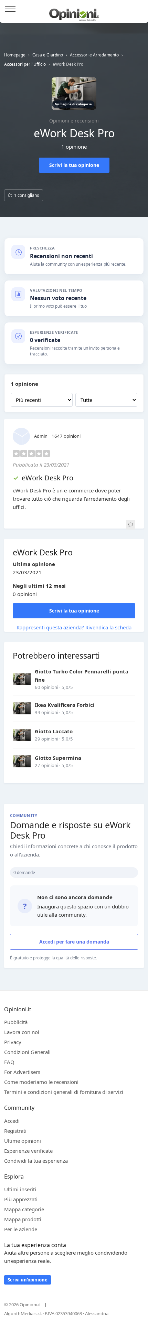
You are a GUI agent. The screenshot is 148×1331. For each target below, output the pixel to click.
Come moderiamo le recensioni (41, 1081)
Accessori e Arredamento (94, 55)
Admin (40, 436)
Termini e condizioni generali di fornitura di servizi (63, 1091)
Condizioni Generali (27, 1051)
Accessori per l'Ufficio (25, 64)
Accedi (139, 9)
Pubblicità (16, 1022)
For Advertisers (22, 1071)
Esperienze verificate (28, 1150)
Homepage (14, 55)
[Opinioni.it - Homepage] (74, 12)
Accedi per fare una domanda (74, 941)
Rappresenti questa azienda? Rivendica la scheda (74, 627)
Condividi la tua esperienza (36, 1160)
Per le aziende (20, 1229)
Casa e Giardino (47, 55)
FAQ (9, 1061)
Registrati (15, 1130)
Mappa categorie (24, 1209)
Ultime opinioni (22, 1140)
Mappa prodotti (22, 1219)
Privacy (12, 1042)
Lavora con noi (21, 1032)
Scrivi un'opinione (27, 1280)
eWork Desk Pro (47, 477)
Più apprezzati (21, 1199)
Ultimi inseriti (20, 1189)
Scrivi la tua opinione (74, 165)
